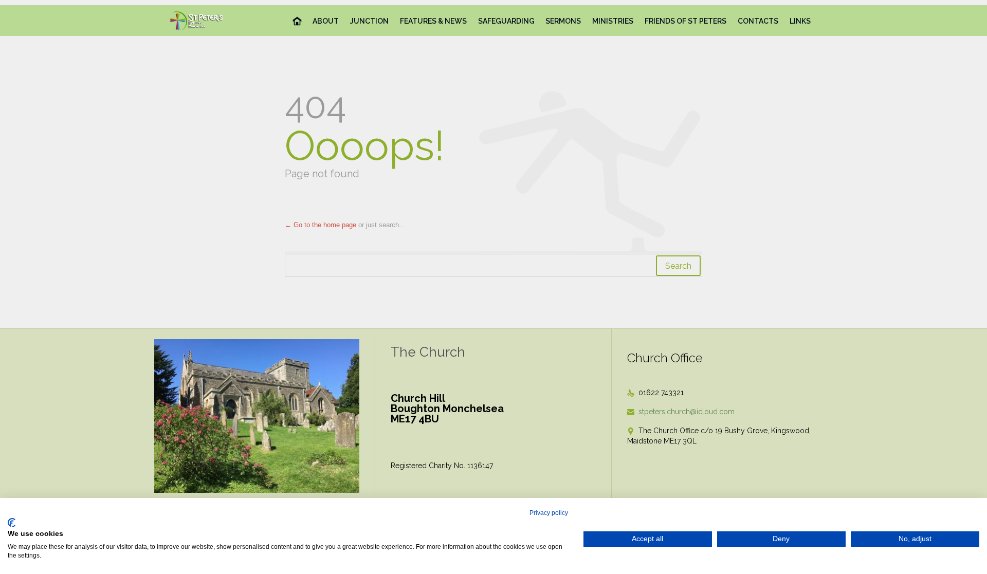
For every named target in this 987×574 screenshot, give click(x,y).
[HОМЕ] (297, 21)
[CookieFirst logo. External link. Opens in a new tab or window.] (11, 522)
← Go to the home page (320, 225)
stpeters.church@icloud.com (681, 412)
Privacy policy (548, 512)
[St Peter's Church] (197, 20)
